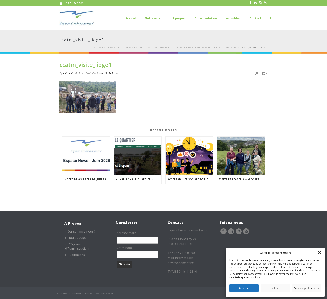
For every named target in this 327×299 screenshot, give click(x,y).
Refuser (275, 288)
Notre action (154, 18)
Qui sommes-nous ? (82, 231)
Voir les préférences (306, 288)
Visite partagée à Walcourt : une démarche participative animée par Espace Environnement (242, 179)
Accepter (244, 288)
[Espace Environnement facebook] (223, 231)
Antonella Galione (73, 73)
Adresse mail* (126, 233)
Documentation (206, 18)
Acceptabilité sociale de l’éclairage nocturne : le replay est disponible (190, 179)
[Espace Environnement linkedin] (231, 231)
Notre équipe (77, 238)
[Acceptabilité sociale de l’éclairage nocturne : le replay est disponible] (189, 156)
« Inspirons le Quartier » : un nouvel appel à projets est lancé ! (139, 179)
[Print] (256, 73)
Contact (255, 18)
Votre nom (124, 248)
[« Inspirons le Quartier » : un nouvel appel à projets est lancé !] (138, 156)
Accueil (131, 18)
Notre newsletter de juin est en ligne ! (87, 179)
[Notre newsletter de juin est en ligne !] (86, 156)
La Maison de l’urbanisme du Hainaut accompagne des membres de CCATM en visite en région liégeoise (172, 47)
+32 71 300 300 (73, 3)
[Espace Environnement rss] (246, 231)
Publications (76, 255)
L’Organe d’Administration (77, 246)
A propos (178, 18)
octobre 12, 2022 (104, 73)
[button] (319, 253)
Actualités (233, 18)
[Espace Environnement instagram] (239, 231)
